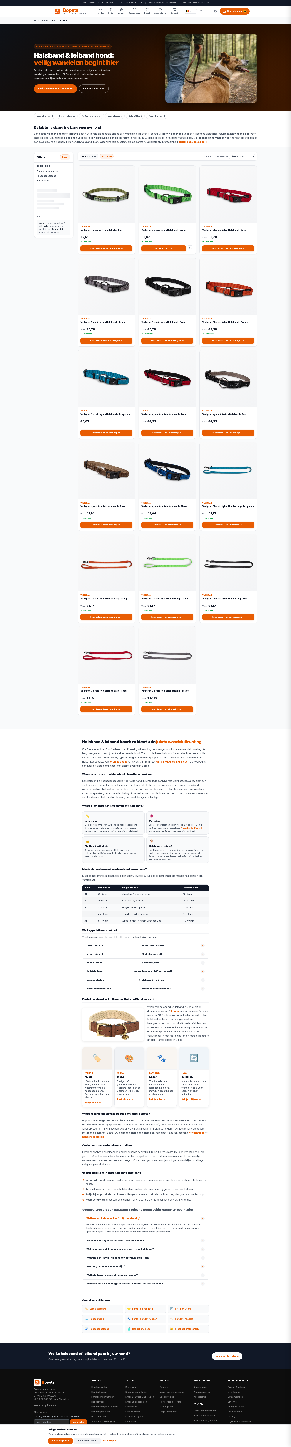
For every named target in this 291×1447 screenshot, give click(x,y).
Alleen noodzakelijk (87, 1440)
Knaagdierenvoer (202, 1392)
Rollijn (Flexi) (135, 116)
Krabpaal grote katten (136, 1392)
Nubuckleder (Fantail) (191, 828)
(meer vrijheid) (123, 962)
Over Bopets (234, 1392)
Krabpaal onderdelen (136, 1402)
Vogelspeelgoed (168, 1411)
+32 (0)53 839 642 (43, 1399)
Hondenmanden (99, 1387)
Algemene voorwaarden (240, 1421)
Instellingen (109, 1440)
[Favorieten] (215, 11)
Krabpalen (130, 1387)
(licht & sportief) (124, 954)
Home (36, 20)
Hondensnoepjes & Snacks (105, 1406)
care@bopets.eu (62, 1399)
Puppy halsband (156, 116)
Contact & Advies (236, 1387)
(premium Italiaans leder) (129, 988)
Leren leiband (115, 116)
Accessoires (200, 1397)
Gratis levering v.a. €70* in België (97, 3)
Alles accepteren (61, 1440)
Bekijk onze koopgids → (193, 141)
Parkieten (164, 1387)
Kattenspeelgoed (134, 1416)
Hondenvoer (97, 1402)
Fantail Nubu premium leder (172, 761)
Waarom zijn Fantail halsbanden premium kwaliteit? (117, 1257)
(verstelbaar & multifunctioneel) (129, 971)
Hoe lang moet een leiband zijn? (105, 1266)
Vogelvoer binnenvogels (172, 1392)
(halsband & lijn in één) (126, 980)
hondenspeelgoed (93, 1136)
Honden (45, 20)
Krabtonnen (131, 1406)
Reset (65, 157)
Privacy (231, 1416)
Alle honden (43, 180)
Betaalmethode (235, 1397)
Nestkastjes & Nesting (170, 1402)
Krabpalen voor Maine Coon (139, 1397)
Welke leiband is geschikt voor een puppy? (112, 1275)
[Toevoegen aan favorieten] (130, 170)
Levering (232, 1402)
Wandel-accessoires (48, 171)
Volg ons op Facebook (46, 1405)
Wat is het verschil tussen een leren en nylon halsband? (120, 1249)
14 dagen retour (236, 1406)
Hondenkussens (99, 1392)
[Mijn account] (208, 11)
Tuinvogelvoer (167, 1406)
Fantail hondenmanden (102, 1397)
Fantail (175, 1011)
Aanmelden (78, 1422)
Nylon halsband (67, 116)
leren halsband (118, 761)
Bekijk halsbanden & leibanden (55, 88)
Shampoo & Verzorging (103, 1421)
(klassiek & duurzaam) (126, 945)
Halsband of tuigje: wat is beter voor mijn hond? (115, 1240)
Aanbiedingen (235, 1411)
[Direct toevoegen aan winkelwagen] (190, 248)
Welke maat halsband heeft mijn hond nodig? (113, 1218)
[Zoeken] (201, 11)
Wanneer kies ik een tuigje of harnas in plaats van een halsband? (125, 1283)
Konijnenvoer (200, 1387)
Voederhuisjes (167, 1397)
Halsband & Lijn (99, 1416)
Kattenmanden (132, 1411)
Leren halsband (45, 116)
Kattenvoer (131, 1421)
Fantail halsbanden (91, 116)
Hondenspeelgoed (46, 176)
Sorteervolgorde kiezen (216, 156)
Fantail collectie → (93, 88)
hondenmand (196, 1132)
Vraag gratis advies (227, 1356)
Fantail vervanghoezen (205, 1420)
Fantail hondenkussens (205, 1415)
